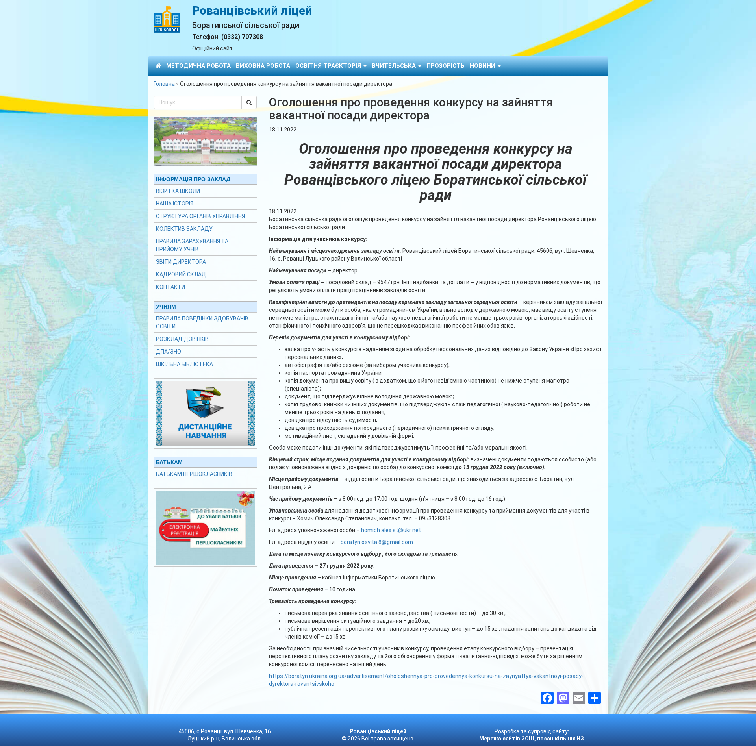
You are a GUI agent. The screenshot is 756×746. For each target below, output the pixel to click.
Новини (483, 65)
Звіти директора (181, 262)
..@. (391, 530)
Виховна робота (263, 65)
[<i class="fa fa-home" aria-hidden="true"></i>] (158, 65)
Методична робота (198, 65)
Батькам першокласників (194, 474)
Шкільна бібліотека (184, 364)
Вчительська (394, 65)
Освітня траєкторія (329, 65)
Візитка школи (178, 191)
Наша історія (174, 203)
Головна (164, 84)
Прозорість (445, 65)
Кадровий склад (181, 274)
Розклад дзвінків (182, 339)
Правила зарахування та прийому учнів (192, 245)
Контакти (170, 287)
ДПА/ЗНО (168, 351)
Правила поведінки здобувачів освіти (202, 322)
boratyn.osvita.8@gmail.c (377, 542)
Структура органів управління (200, 216)
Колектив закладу (184, 229)
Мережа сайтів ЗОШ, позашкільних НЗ (531, 738)
